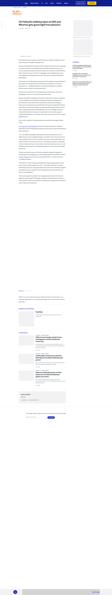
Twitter (27, 290)
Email (30, 290)
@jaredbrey (24, 400)
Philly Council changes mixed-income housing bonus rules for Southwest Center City (49, 339)
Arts (47, 3)
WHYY (17, 3)
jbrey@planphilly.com (34, 400)
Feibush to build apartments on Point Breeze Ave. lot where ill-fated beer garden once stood (48, 374)
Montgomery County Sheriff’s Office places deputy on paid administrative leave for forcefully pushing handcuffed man (82, 83)
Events (52, 3)
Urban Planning (17, 7)
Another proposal (24, 157)
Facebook (24, 290)
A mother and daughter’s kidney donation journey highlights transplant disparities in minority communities (82, 67)
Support (66, 3)
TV (42, 3)
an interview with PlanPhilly (28, 126)
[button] (15, 592)
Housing (25, 7)
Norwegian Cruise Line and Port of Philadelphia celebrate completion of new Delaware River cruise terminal (82, 75)
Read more (23, 397)
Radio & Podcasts (34, 3)
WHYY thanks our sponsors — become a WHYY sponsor (81, 37)
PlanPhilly (39, 312)
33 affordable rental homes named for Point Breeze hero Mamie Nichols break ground (49, 358)
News (26, 3)
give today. (22, 301)
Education (59, 3)
